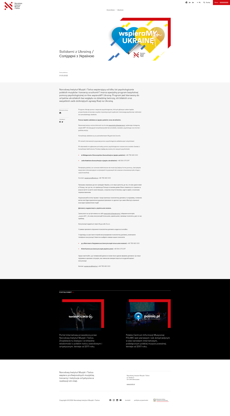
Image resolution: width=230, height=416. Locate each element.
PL (200, 2)
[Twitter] (62, 122)
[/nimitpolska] (114, 400)
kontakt (127, 400)
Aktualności (120, 9)
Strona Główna (111, 9)
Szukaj (208, 2)
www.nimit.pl (131, 384)
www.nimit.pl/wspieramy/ (117, 125)
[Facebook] (60, 122)
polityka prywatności (141, 400)
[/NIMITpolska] (110, 400)
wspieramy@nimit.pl (91, 178)
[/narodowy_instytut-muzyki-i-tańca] (117, 400)
